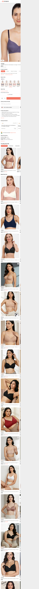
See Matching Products (9, 74)
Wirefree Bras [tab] (17, 145)
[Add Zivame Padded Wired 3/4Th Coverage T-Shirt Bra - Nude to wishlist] (18, 321)
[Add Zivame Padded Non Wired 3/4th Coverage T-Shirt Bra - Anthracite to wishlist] (18, 524)
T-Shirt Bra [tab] (20, 71)
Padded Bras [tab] (11, 145)
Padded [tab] (3, 71)
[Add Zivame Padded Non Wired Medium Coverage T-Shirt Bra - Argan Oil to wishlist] (15, 149)
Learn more (2, 74)
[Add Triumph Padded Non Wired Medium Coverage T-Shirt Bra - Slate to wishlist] (5, 98)
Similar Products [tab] (4, 145)
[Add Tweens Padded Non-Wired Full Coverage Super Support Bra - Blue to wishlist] (18, 206)
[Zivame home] (5, 1)
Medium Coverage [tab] (14, 71)
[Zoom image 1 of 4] (19, 32)
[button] (1, 1)
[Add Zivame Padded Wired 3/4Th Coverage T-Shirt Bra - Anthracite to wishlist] (18, 350)
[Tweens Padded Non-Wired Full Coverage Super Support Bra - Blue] (10, 217)
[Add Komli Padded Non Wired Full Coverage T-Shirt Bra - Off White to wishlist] (18, 177)
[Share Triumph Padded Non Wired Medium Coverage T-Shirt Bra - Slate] (2, 98)
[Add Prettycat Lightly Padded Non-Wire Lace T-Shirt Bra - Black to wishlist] (18, 235)
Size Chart (10, 94)
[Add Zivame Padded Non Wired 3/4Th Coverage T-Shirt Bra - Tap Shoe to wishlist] (18, 553)
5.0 (2, 60)
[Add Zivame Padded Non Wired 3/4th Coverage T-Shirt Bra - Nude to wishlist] (18, 264)
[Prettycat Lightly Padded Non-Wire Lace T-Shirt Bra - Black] (10, 246)
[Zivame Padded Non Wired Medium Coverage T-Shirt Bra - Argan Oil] (8, 158)
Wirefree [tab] (7, 71)
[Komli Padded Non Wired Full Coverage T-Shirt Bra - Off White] (10, 188)
